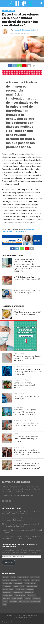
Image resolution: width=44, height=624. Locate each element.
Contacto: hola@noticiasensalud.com (17, 495)
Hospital (6, 598)
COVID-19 (6, 580)
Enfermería (7, 583)
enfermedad (7, 595)
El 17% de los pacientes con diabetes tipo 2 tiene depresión (27, 278)
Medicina (13, 601)
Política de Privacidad (28, 615)
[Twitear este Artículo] (14, 65)
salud (13, 577)
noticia (22, 231)
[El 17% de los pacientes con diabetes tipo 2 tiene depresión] (7, 281)
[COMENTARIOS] (34, 65)
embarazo (32, 595)
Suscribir (9, 562)
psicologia (7, 586)
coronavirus (16, 580)
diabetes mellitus (10, 231)
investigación (23, 577)
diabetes (30, 229)
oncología (7, 592)
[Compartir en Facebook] (10, 65)
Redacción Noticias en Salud (25, 30)
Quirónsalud (32, 586)
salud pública (18, 586)
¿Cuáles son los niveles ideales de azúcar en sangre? (26, 291)
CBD (4, 604)
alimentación (8, 589)
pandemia (29, 592)
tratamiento (20, 595)
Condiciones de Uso (23, 618)
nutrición (35, 580)
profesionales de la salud (29, 601)
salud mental (30, 583)
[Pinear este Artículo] (24, 65)
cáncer (26, 580)
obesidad (36, 598)
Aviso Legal (11, 615)
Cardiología (18, 592)
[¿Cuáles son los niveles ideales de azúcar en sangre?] (7, 294)
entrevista (35, 577)
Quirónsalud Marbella (24, 589)
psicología (18, 583)
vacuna (28, 598)
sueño (5, 601)
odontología (17, 598)
